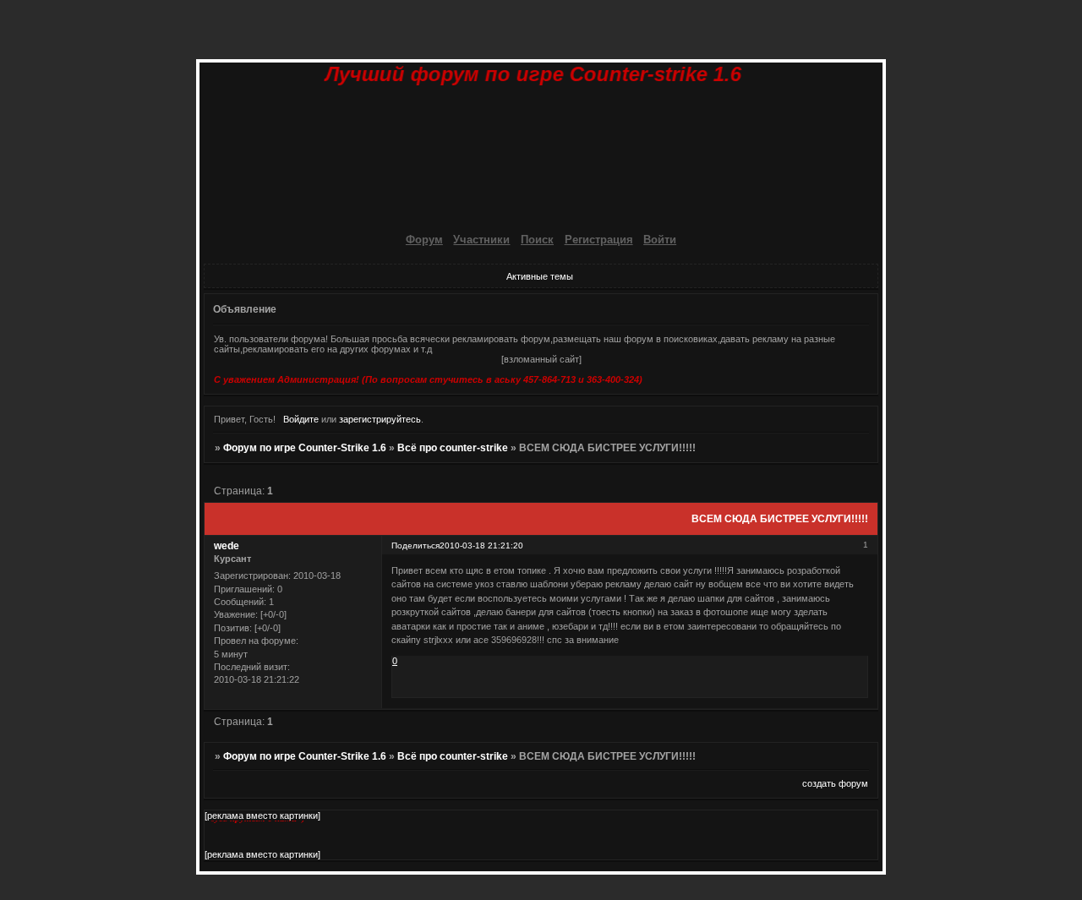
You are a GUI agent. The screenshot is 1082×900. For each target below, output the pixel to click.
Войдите (301, 419)
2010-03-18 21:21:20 (481, 545)
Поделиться (415, 545)
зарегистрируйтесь (380, 419)
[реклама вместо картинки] (262, 815)
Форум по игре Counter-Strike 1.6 (304, 448)
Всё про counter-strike (452, 448)
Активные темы (539, 276)
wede (226, 546)
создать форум (835, 783)
